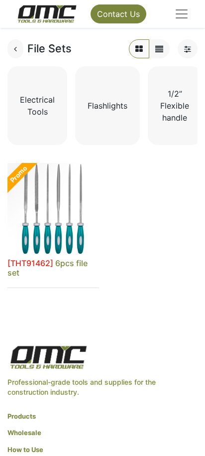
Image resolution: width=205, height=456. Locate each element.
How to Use (25, 450)
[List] (159, 48)
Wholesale (24, 433)
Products (21, 416)
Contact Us (118, 14)
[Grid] (139, 48)
